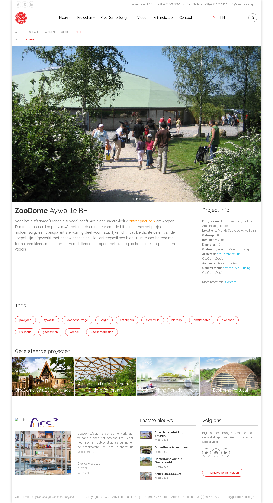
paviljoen (25, 320)
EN (222, 18)
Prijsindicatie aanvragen (223, 472)
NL (215, 18)
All (17, 32)
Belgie (104, 320)
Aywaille (49, 320)
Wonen (50, 32)
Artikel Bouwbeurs (168, 474)
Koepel (78, 32)
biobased (228, 320)
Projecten (84, 18)
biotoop (176, 320)
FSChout (25, 332)
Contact (185, 18)
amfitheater (202, 320)
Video (142, 18)
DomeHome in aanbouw (171, 447)
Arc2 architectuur (228, 254)
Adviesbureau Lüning (237, 268)
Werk (64, 32)
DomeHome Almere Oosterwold (169, 460)
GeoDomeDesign (114, 18)
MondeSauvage (77, 320)
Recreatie (32, 32)
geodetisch (50, 332)
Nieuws (64, 18)
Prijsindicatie (163, 18)
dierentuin (153, 320)
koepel (74, 332)
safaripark (127, 320)
